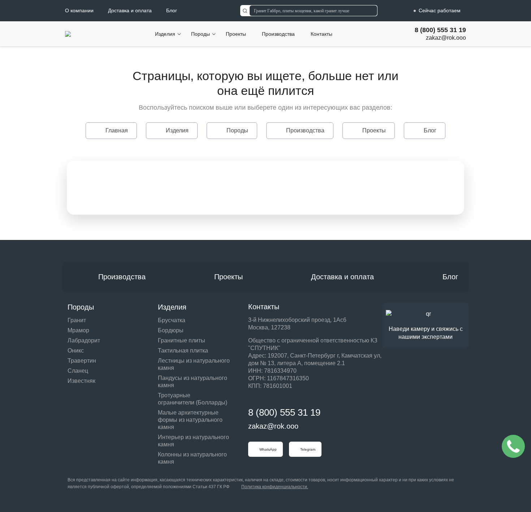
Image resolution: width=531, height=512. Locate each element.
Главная (116, 130)
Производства (278, 34)
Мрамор (78, 330)
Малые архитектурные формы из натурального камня (190, 420)
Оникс (76, 350)
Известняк (81, 381)
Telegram (307, 449)
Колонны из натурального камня (192, 458)
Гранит (77, 320)
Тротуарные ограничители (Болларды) (192, 399)
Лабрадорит (84, 340)
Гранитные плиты (181, 340)
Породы (200, 34)
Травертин (82, 361)
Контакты (321, 34)
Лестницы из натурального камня (194, 364)
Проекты (236, 34)
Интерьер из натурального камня (193, 440)
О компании (79, 10)
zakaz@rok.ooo (446, 38)
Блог (171, 10)
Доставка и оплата (130, 10)
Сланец (78, 371)
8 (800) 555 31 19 (440, 30)
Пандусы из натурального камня (192, 381)
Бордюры (171, 330)
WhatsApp (268, 449)
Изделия (165, 34)
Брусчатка (171, 320)
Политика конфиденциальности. (274, 486)
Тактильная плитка (183, 350)
